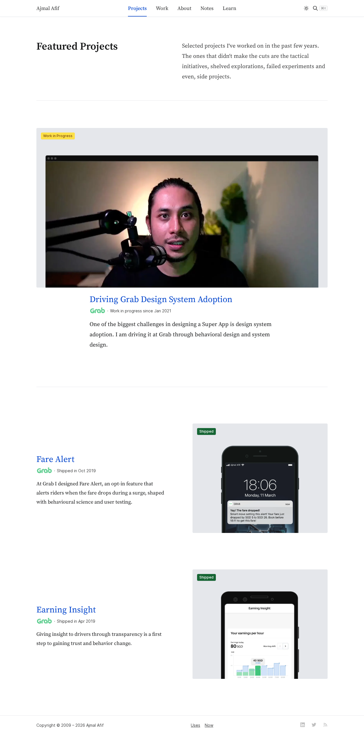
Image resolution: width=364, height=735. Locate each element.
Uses (195, 725)
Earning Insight (66, 609)
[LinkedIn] (302, 725)
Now (209, 725)
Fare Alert (55, 459)
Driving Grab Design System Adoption (161, 299)
